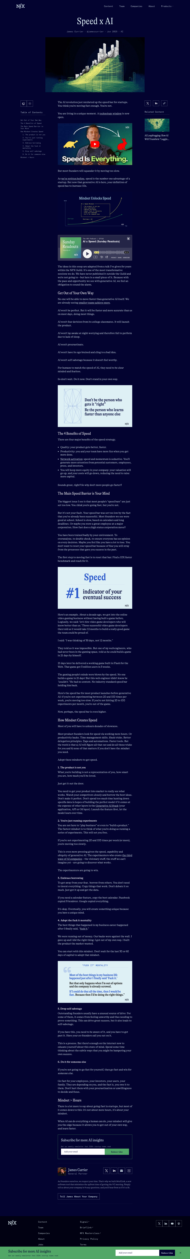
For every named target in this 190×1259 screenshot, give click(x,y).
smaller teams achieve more (94, 302)
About (152, 6)
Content (108, 6)
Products (166, 6)
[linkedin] (156, 103)
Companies (136, 6)
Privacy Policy (89, 1239)
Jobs (40, 1244)
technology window (111, 113)
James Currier (75, 31)
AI (122, 31)
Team (121, 6)
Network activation (71, 459)
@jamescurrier (95, 31)
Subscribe (167, 1253)
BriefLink (120, 1181)
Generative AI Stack (107, 805)
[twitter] (147, 103)
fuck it (83, 928)
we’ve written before (72, 178)
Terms (83, 1244)
